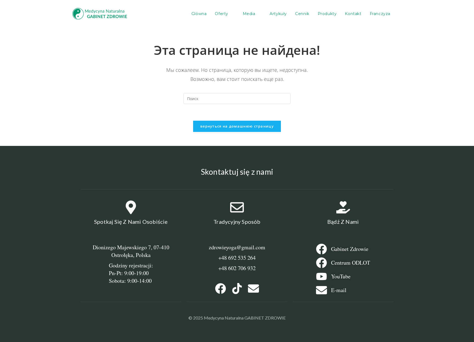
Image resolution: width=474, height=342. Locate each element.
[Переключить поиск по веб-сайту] (400, 13)
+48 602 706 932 (237, 268)
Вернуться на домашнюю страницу (237, 126)
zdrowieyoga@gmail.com (237, 247)
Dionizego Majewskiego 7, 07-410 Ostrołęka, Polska (131, 251)
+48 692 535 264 (237, 257)
